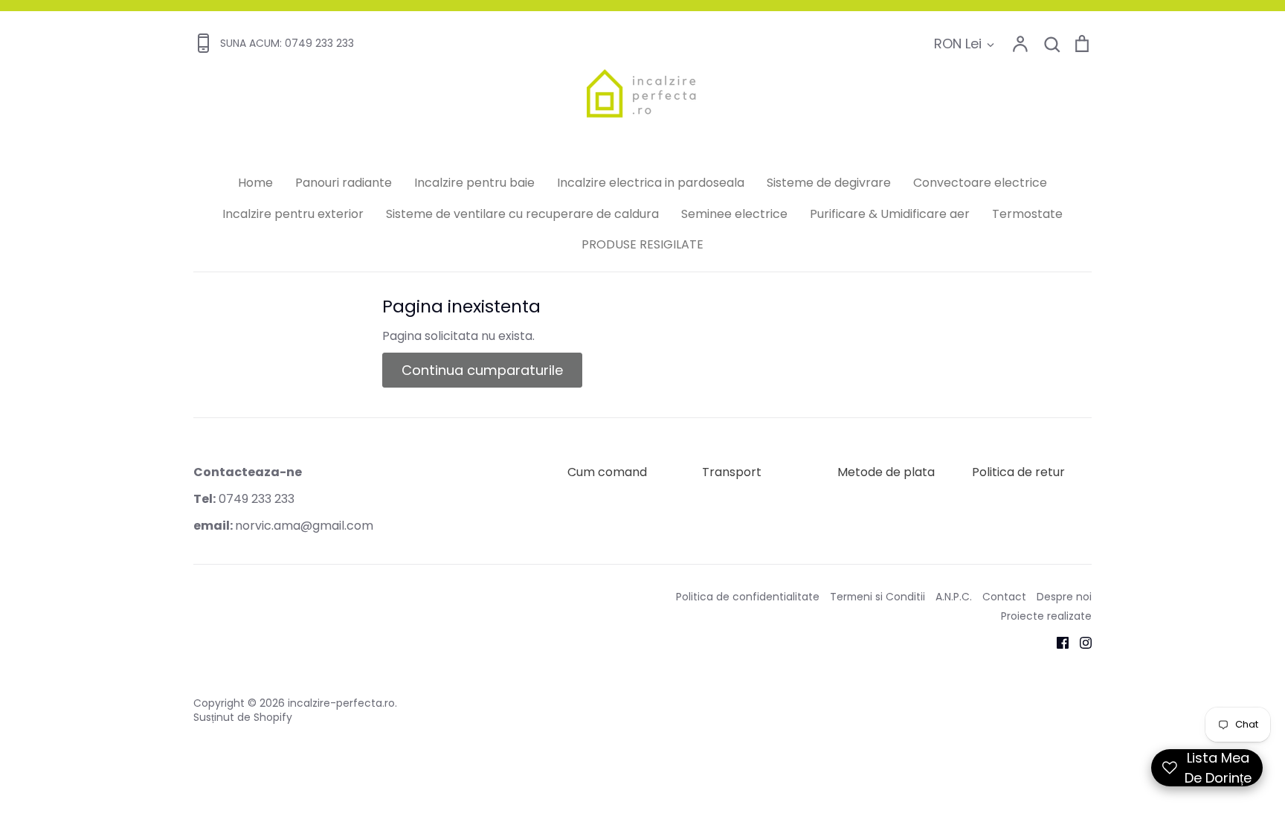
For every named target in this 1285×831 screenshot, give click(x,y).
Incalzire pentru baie (474, 182)
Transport (731, 472)
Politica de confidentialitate (747, 596)
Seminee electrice (734, 213)
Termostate (1027, 213)
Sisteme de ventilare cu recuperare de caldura (522, 213)
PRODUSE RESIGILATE (642, 244)
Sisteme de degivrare (829, 182)
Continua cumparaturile (482, 370)
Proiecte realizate (1046, 616)
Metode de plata (886, 472)
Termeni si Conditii (877, 596)
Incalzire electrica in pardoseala (650, 182)
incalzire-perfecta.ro (341, 703)
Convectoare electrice (980, 182)
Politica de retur (1018, 472)
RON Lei (958, 43)
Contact (1004, 596)
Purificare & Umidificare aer (890, 213)
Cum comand (607, 472)
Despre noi (1064, 596)
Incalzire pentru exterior (293, 213)
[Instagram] (1080, 641)
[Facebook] (1057, 641)
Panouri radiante (343, 182)
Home (255, 182)
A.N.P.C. (953, 596)
